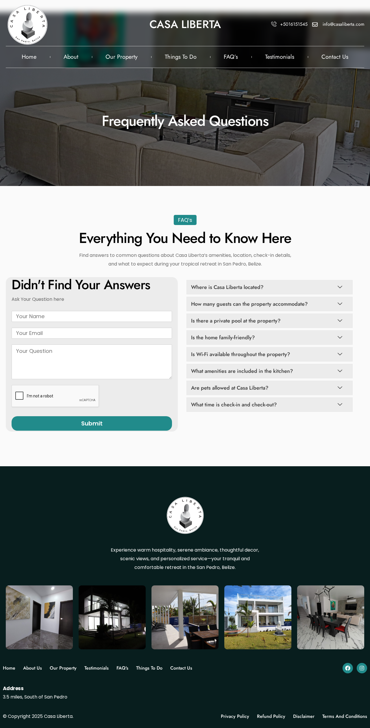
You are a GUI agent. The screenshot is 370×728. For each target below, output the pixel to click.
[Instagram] (362, 668)
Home (29, 57)
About (71, 57)
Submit (92, 423)
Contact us (334, 57)
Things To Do (181, 57)
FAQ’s (231, 57)
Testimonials (279, 57)
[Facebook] (348, 668)
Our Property (122, 57)
